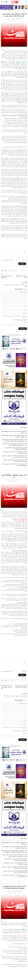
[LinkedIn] (10, 20)
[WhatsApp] (12, 20)
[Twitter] (13, 20)
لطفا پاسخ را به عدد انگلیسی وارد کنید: (19, 319)
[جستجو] (2, 2)
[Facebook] (14, 20)
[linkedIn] (6, 270)
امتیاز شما (25, 289)
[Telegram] (9, 20)
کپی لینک (22, 263)
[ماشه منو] (25, 2)
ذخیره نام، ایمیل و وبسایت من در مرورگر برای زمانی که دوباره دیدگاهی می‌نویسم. (14, 317)
